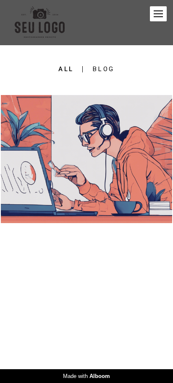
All (66, 69)
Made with (86, 376)
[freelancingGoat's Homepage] (40, 22)
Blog (104, 69)
